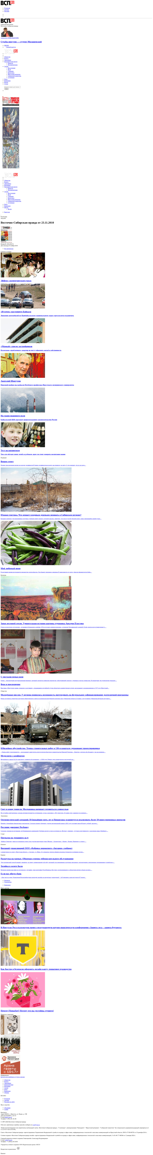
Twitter (6, 1109)
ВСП (9, 69)
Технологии (8, 882)
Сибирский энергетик (14, 76)
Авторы (6, 9)
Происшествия (8, 1084)
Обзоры (6, 1092)
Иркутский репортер (14, 74)
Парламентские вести (10, 61)
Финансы (7, 880)
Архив (6, 66)
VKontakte (7, 1108)
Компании (7, 80)
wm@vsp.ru (36, 1125)
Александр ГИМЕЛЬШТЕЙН (10, 38)
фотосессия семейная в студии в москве (13, 1077)
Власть (6, 58)
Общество (7, 57)
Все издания (11, 68)
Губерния (10, 71)
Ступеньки (11, 77)
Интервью (7, 185)
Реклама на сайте (9, 1102)
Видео (6, 82)
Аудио (6, 84)
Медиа (6, 207)
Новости (10, 63)
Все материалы (8, 248)
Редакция (7, 8)
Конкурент (11, 73)
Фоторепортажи (13, 65)
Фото (5, 79)
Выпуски (7, 212)
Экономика (7, 60)
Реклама (6, 11)
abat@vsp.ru (8, 1117)
